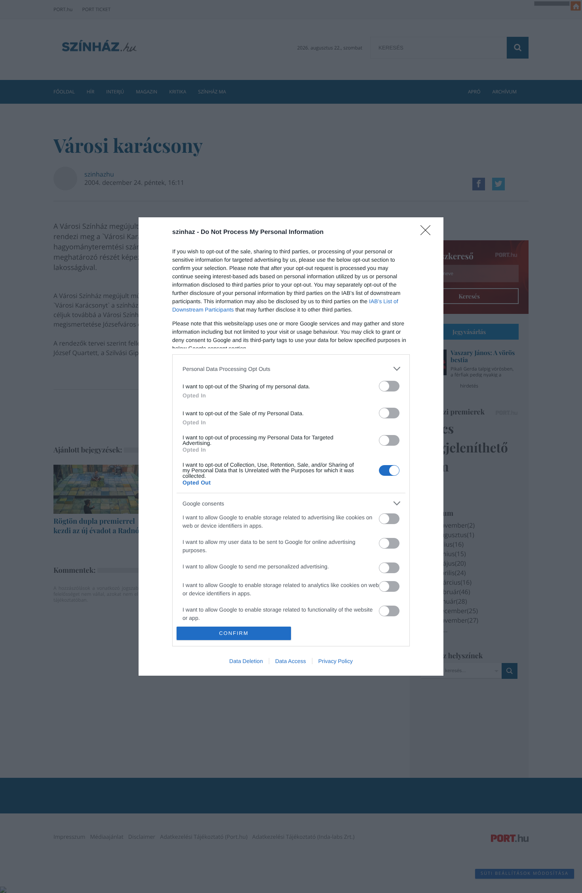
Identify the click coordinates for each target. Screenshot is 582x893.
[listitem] (291, 369)
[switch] (389, 386)
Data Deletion (246, 661)
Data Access (290, 661)
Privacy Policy (335, 661)
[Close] (428, 232)
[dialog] (291, 446)
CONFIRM (234, 633)
